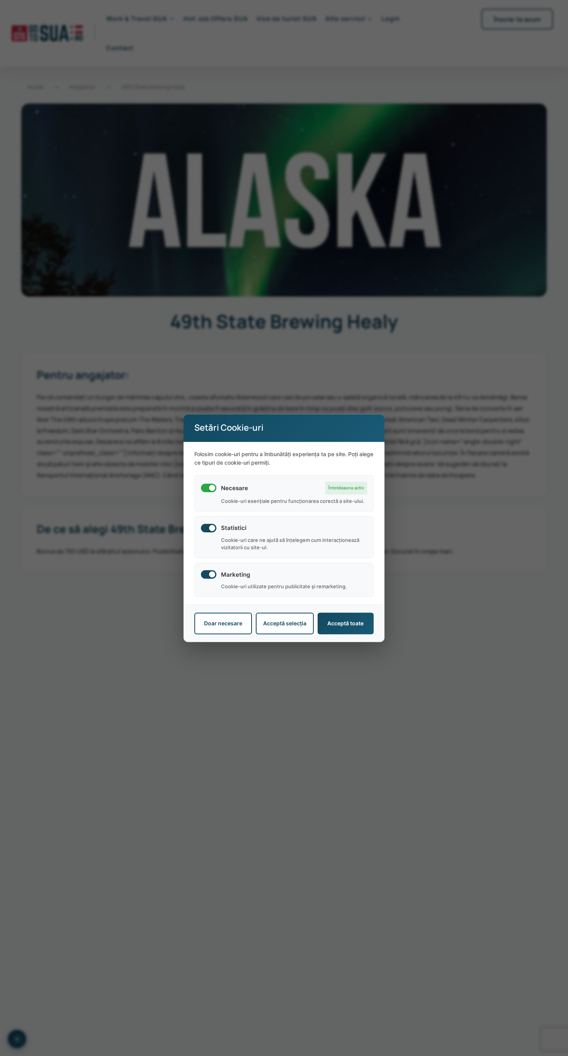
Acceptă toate (345, 623)
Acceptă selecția (284, 623)
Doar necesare (223, 623)
